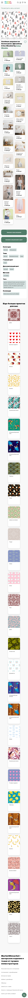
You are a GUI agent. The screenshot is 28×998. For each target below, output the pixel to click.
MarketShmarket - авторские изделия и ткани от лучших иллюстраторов (12, 959)
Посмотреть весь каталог (10, 8)
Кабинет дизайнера (7, 979)
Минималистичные (13, 256)
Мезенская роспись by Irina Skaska (11, 294)
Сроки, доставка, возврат (8, 993)
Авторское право (6, 976)
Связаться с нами (6, 986)
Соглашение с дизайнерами (9, 972)
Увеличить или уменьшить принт (14, 239)
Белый (5, 262)
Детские (5, 256)
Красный (6, 269)
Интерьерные (13, 250)
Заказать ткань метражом (14, 232)
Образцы (3, 983)
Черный (11, 269)
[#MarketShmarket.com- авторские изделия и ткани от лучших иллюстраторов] (8, 2)
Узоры (21, 256)
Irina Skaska (6, 275)
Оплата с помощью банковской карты (12, 990)
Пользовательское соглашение (10, 968)
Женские (6, 250)
